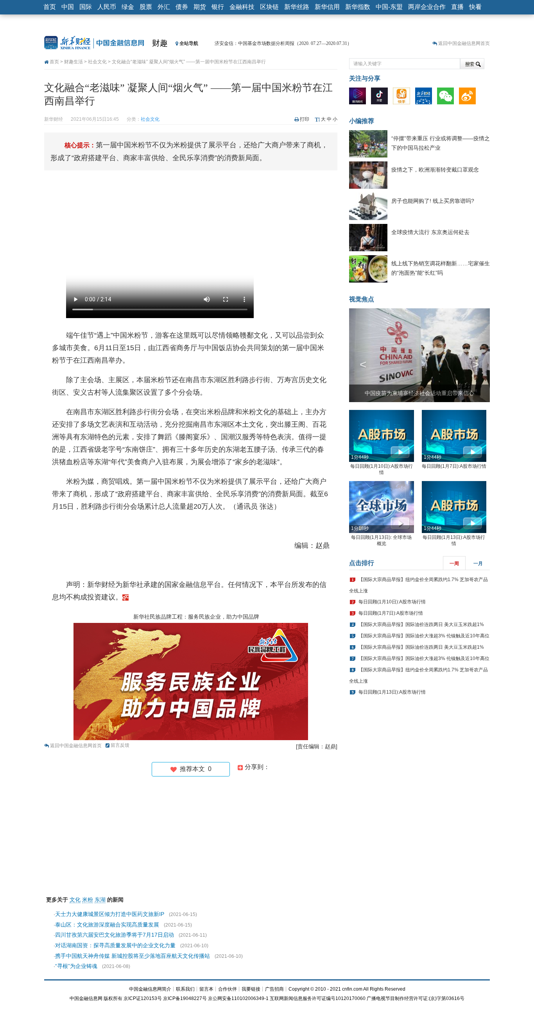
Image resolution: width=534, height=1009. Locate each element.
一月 (478, 563)
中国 (67, 7)
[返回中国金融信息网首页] (125, 597)
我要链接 (251, 989)
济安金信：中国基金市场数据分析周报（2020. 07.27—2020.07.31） (283, 43)
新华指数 (357, 7)
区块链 (269, 7)
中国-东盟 (389, 7)
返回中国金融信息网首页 (464, 43)
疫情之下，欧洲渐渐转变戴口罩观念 (435, 169)
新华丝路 (296, 7)
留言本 (206, 989)
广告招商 (274, 989)
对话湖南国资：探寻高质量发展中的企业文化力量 (115, 945)
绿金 (128, 7)
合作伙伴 (227, 989)
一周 (454, 563)
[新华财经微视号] (359, 97)
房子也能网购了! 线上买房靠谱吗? (432, 201)
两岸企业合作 (427, 7)
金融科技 (241, 7)
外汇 (164, 7)
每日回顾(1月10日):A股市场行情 (392, 602)
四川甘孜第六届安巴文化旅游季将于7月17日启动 (114, 935)
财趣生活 (73, 61)
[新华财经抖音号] (381, 97)
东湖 (100, 899)
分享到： (256, 767)
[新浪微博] (469, 97)
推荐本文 (194, 769)
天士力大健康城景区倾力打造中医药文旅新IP (109, 914)
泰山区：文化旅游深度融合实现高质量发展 (107, 924)
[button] (359, 355)
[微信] (447, 97)
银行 (217, 7)
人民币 (106, 7)
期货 (200, 7)
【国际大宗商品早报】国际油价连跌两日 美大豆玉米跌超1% (421, 624)
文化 (75, 899)
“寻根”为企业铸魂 (76, 966)
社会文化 (97, 61)
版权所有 (113, 998)
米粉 (87, 899)
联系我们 (185, 989)
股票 (146, 7)
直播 (457, 7)
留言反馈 (120, 745)
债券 (182, 7)
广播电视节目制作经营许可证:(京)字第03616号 (415, 998)
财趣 (160, 43)
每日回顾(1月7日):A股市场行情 (454, 466)
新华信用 (327, 7)
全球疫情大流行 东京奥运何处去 (430, 232)
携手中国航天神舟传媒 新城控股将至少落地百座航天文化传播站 (132, 956)
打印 (304, 119)
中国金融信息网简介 (150, 989)
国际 (85, 7)
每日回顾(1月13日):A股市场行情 (392, 692)
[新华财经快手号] (403, 97)
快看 (475, 7)
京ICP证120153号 (143, 998)
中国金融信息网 (86, 998)
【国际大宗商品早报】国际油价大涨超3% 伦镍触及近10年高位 (423, 636)
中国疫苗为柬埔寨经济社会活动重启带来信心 (419, 393)
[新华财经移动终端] (425, 97)
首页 (49, 7)
